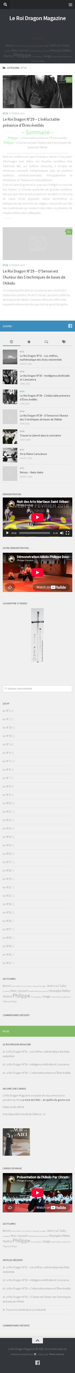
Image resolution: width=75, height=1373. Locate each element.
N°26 (8, 921)
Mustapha (56, 50)
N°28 (22, 431)
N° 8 (8, 786)
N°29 (5, 113)
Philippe (22, 55)
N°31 (22, 351)
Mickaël (32, 51)
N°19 (8, 879)
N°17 (8, 862)
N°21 (8, 887)
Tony (41, 61)
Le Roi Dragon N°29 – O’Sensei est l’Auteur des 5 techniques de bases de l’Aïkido (34, 277)
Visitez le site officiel (13, 1107)
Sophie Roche (57, 56)
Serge (47, 56)
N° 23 (9, 736)
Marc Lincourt (20, 50)
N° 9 (8, 795)
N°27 (22, 449)
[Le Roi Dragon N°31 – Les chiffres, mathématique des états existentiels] (10, 357)
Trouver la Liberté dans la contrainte (40, 435)
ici (44, 1114)
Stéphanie (67, 56)
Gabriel (32, 46)
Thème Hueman (56, 1354)
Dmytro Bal (18, 46)
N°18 (8, 870)
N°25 (8, 912)
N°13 (8, 828)
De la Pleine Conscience (33, 454)
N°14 (8, 837)
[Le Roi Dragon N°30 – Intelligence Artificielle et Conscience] (10, 377)
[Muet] (62, 533)
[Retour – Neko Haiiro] (10, 473)
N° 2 (8, 719)
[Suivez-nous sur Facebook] (70, 326)
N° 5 (8, 761)
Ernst (26, 46)
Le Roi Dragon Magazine (37, 18)
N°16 (8, 853)
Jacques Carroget (42, 46)
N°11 (8, 811)
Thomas (35, 61)
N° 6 (8, 769)
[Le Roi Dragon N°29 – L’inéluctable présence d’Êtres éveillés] (37, 91)
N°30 (22, 371)
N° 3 (8, 744)
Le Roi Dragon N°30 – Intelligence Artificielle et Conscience (37, 1064)
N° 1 (8, 710)
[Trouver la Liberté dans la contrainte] (10, 436)
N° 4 (8, 752)
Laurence (7, 51)
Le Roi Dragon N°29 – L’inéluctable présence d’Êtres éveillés (38, 1073)
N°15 (8, 845)
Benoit (10, 45)
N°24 (8, 904)
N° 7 (8, 778)
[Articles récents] (11, 342)
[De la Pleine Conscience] (10, 455)
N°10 (8, 803)
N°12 (8, 820)
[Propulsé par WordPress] (35, 1354)
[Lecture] (7, 533)
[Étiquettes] (63, 342)
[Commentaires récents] (46, 342)
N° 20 (9, 727)
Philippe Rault (37, 56)
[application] (37, 517)
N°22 (8, 895)
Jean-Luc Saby (59, 45)
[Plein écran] (67, 533)
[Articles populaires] (29, 342)
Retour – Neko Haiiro (31, 472)
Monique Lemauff (43, 51)
